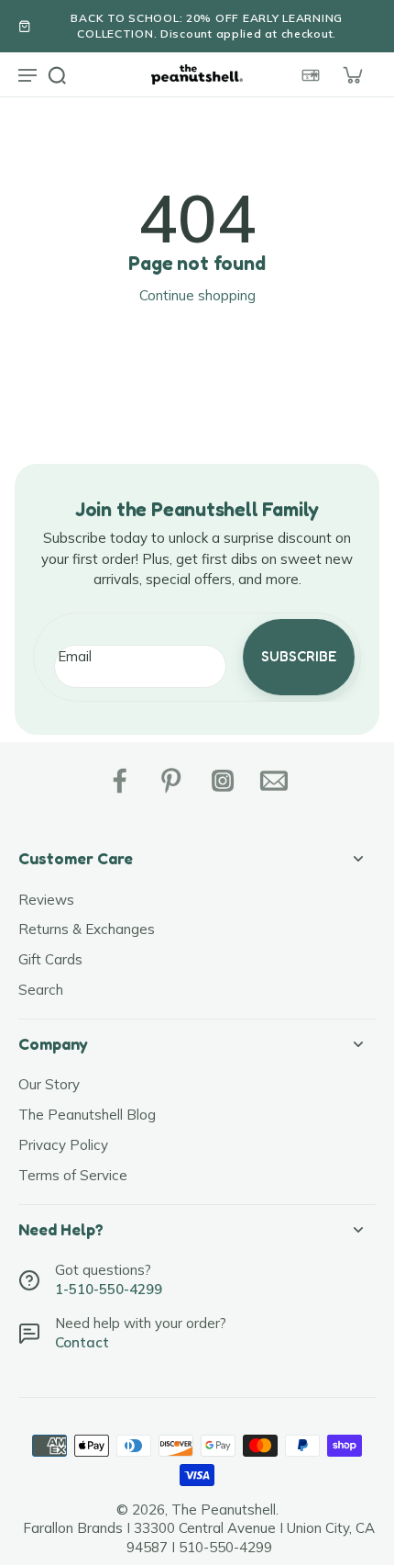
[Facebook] (120, 780)
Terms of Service (72, 1175)
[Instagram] (222, 780)
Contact (82, 1342)
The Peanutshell (223, 1509)
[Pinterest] (171, 780)
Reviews (46, 899)
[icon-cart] (352, 74)
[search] (57, 74)
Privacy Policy (63, 1145)
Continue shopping (197, 295)
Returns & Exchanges (86, 929)
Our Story (49, 1084)
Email (75, 656)
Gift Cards (50, 959)
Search (40, 989)
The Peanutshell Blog (87, 1114)
